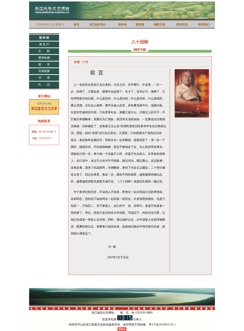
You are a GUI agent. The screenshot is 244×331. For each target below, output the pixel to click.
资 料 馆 (44, 37)
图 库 (44, 64)
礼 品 (44, 84)
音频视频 (44, 71)
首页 (76, 24)
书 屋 (44, 77)
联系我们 (204, 24)
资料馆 (122, 24)
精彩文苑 (159, 24)
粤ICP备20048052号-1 (162, 324)
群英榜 (140, 24)
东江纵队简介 (97, 24)
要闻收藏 (44, 57)
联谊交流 (182, 24)
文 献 (44, 51)
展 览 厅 (44, 44)
